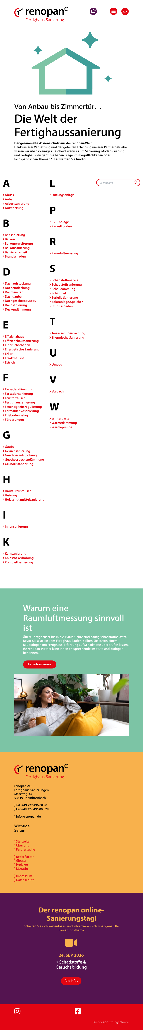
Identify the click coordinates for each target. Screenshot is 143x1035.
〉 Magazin (21, 869)
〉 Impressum (23, 876)
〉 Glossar (20, 861)
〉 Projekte (21, 865)
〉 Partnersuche (24, 849)
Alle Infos (71, 981)
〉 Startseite (21, 841)
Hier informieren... (40, 664)
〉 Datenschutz (24, 880)
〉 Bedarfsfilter (24, 857)
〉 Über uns (21, 845)
